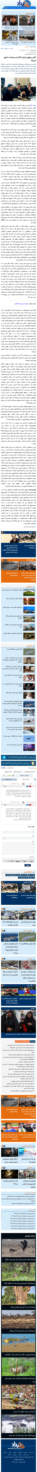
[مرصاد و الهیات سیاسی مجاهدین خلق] (9, 565)
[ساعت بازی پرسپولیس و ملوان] (27, 991)
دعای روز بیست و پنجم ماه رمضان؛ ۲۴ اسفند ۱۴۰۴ (22, 1226)
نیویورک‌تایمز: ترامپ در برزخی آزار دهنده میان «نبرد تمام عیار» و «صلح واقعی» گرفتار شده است (18, 1058)
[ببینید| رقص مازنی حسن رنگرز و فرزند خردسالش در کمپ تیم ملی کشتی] (9, 1127)
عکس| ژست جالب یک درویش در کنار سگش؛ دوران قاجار (20, 1084)
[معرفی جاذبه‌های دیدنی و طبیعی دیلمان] (29, 592)
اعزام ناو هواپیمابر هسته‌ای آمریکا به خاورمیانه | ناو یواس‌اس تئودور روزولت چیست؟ (12, 703)
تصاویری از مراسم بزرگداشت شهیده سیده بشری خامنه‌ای (20, 1034)
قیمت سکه (31, 875)
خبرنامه (19, 1455)
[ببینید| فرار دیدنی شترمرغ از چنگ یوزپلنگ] (18, 1319)
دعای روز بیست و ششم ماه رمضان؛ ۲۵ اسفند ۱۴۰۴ (22, 1224)
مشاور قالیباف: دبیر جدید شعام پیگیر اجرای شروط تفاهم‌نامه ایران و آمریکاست (18, 1200)
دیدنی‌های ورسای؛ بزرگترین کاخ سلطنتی (14, 617)
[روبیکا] (18, 763)
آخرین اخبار (32, 1041)
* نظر (33, 841)
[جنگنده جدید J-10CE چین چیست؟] (29, 738)
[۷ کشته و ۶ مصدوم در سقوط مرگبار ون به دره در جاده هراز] (9, 965)
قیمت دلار (24, 875)
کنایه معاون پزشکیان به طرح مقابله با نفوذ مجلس (22, 1203)
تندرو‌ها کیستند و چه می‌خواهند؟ (29, 547)
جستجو (14, 1452)
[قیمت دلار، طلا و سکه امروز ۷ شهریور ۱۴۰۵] (10, 35)
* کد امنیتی (32, 856)
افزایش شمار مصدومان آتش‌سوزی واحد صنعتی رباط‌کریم (29, 1184)
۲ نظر (29, 52)
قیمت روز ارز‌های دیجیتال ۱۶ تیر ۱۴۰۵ (10, 1182)
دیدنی (33, 1008)
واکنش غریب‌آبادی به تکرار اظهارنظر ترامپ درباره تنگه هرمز (20, 1196)
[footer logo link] (18, 1446)
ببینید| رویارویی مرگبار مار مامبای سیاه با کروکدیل (20, 1354)
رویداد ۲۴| (33, 105)
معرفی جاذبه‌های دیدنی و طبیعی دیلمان (12, 590)
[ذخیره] (5, 48)
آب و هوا (5, 1452)
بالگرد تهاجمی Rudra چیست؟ (14, 649)
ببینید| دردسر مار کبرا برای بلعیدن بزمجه (23, 1307)
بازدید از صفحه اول (29, 772)
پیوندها (20, 1452)
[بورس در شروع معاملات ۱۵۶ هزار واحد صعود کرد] (9, 915)
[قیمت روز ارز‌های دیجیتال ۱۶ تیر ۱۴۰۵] (9, 1174)
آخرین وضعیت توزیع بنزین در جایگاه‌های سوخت (21, 1091)
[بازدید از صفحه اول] (34, 771)
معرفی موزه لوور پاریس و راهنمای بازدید (13, 626)
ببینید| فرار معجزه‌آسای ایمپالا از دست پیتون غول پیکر (20, 1380)
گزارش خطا (31, 768)
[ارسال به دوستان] (4, 48)
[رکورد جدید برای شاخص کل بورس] (27, 915)
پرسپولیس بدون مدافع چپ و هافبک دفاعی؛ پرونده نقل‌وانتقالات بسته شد (10, 1000)
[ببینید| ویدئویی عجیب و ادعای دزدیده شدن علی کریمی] (27, 1127)
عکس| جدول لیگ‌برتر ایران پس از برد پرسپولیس (22, 1081)
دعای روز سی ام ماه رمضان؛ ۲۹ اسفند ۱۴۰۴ (24, 1213)
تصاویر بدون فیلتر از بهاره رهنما (14, 693)
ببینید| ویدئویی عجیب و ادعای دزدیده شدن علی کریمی (20, 1045)
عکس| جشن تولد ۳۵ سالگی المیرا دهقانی (13, 676)
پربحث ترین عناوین (19, 1041)
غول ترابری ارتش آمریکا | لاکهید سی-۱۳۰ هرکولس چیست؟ (14, 720)
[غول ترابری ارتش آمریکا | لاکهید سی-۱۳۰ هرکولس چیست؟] (29, 721)
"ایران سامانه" (15, 1462)
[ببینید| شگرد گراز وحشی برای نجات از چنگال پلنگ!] (18, 1271)
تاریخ (30, 532)
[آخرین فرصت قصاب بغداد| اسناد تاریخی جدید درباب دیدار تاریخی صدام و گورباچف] (27, 565)
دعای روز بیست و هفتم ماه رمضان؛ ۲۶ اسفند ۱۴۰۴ (22, 1221)
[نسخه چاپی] (2, 48)
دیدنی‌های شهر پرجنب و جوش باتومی (12, 607)
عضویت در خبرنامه (24, 775)
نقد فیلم (32, 878)
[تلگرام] (18, 757)
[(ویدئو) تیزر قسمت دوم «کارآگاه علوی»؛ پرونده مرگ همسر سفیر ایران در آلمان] (29, 669)
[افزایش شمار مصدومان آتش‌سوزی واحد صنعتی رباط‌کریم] (27, 1174)
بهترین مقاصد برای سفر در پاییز (14, 599)
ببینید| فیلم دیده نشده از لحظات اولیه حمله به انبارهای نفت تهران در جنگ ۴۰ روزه (18, 1087)
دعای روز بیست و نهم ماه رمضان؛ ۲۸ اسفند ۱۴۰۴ (23, 1216)
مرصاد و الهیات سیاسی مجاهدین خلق (12, 574)
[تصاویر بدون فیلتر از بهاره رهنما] (29, 695)
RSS (9, 1455)
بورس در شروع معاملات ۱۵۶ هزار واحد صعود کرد (10, 923)
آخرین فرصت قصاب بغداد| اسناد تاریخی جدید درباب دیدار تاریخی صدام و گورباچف (28, 576)
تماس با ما (31, 1452)
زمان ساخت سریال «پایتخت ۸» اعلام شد (23, 1072)
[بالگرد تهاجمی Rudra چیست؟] (29, 652)
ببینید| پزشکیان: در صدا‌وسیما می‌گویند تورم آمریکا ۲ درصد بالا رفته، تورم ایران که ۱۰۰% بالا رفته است (18, 1066)
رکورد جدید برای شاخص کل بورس (28, 923)
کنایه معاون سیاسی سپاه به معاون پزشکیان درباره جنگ (20, 1074)
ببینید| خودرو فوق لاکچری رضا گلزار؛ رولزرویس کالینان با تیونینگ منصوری (12, 711)
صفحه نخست (32, 47)
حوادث (30, 959)
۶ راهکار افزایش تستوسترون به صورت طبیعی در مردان (10, 1160)
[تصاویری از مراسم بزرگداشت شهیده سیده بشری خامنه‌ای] (18, 1021)
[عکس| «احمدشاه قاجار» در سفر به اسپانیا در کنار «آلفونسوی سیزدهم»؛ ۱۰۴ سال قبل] (29, 660)
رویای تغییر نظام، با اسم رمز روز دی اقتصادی (28, 896)
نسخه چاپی (7, 772)
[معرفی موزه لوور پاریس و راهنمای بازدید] (29, 627)
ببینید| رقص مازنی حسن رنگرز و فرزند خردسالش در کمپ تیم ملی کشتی (18, 1051)
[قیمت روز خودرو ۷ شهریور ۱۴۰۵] (27, 35)
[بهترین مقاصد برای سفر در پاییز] (29, 601)
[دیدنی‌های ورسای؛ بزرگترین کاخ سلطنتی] (29, 618)
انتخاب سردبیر (28, 882)
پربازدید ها (27, 1041)
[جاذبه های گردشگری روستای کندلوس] (29, 636)
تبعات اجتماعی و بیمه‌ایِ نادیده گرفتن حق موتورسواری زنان (28, 28)
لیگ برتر (29, 985)
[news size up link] (12, 48)
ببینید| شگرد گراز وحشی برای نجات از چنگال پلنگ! (19, 1283)
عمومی (26, 47)
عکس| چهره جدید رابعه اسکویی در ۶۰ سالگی (12, 685)
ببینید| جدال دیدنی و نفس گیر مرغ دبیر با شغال (20, 1259)
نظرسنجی (14, 1455)
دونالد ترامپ (26, 527)
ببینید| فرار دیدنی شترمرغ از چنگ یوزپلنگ (22, 1331)
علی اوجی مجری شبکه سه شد (14, 745)
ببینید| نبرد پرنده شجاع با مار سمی (24, 1411)
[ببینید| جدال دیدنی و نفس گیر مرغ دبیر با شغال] (18, 1248)
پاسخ (5, 786)
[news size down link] (7, 48)
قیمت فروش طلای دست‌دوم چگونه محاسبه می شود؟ (20, 1055)
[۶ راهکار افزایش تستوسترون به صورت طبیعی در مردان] (9, 1152)
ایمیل (33, 836)
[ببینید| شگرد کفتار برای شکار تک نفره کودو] (18, 1424)
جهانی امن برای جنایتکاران (21, 304)
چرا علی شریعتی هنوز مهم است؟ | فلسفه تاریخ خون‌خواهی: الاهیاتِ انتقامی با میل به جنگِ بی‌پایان (10, 549)
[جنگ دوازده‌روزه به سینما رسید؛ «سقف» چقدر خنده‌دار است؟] (29, 730)
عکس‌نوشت (30, 560)
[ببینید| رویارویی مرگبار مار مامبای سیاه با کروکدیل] (18, 1343)
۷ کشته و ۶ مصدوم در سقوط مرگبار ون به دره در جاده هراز (10, 973)
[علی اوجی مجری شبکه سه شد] (29, 747)
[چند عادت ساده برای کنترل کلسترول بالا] (27, 1152)
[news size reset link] (10, 48)
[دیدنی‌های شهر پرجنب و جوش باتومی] (29, 610)
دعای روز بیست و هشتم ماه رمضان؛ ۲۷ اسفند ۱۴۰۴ (22, 1218)
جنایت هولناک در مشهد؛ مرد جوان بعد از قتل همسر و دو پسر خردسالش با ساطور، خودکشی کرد (28, 976)
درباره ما (25, 1452)
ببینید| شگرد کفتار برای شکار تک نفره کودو (22, 1435)
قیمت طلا (17, 875)
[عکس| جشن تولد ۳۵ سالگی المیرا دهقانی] (29, 678)
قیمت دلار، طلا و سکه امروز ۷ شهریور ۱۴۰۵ (11, 43)
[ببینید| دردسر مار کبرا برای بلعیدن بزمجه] (18, 1295)
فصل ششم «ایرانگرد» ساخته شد (25, 1062)
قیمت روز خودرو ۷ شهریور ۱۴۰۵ (28, 42)
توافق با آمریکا (9, 875)
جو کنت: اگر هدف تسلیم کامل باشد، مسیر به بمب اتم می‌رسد (11, 28)
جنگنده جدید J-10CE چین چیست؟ (12, 736)
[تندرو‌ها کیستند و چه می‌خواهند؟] (27, 538)
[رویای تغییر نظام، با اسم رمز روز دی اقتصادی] (27, 888)
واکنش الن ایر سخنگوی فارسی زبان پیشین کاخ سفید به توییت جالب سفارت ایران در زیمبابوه (18, 1078)
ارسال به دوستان (16, 772)
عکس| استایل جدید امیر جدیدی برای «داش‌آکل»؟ (21, 1048)
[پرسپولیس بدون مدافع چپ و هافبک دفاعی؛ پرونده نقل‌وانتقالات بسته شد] (9, 991)
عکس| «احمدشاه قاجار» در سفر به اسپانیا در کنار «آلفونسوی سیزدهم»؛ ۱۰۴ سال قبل (12, 660)
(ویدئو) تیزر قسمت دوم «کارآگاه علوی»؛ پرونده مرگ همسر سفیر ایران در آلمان (12, 669)
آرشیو (10, 1452)
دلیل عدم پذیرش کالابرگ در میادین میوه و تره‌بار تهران (21, 1069)
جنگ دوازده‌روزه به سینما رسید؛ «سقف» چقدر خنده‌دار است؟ (14, 728)
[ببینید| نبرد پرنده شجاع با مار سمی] (18, 1397)
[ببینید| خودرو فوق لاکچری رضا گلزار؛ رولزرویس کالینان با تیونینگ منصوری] (29, 712)
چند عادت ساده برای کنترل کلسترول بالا (28, 1160)
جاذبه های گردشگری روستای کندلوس (12, 633)
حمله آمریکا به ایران (23, 878)
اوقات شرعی (25, 1455)
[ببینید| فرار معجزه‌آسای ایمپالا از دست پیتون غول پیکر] (18, 1366)
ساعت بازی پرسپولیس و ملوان (27, 998)
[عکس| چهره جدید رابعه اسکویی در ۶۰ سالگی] (29, 686)
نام (33, 830)
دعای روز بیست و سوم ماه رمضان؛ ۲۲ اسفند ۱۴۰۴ (22, 1229)
